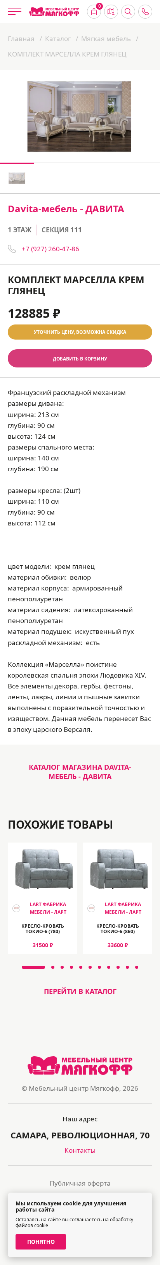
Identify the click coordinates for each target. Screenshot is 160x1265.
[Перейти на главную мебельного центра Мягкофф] (54, 11)
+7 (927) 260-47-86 (50, 248)
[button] (33, 967)
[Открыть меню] (14, 12)
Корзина (99, 7)
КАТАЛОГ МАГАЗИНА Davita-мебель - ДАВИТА (80, 771)
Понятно (41, 1241)
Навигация (111, 12)
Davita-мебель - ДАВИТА (66, 208)
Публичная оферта (80, 1183)
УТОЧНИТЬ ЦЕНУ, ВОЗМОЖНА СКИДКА (80, 332)
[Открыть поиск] (128, 12)
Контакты (80, 1150)
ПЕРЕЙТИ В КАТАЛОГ (80, 991)
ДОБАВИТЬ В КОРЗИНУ (80, 358)
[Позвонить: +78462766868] (145, 12)
